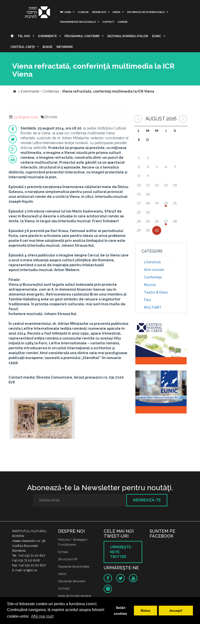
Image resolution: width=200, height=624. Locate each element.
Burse (47, 47)
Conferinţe (153, 277)
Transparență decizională (78, 22)
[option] (42, 417)
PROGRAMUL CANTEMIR (82, 36)
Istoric (62, 574)
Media (116, 12)
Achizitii (64, 588)
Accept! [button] (176, 611)
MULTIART (152, 307)
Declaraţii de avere (71, 581)
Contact (108, 22)
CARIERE (123, 22)
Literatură (152, 262)
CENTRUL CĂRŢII (22, 47)
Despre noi (99, 12)
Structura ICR (67, 559)
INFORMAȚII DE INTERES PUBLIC (146, 12)
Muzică (150, 285)
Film (147, 300)
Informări (65, 47)
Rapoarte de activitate (73, 566)
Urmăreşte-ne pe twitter (121, 552)
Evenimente (47, 36)
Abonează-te (147, 500)
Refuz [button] (145, 611)
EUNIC (156, 36)
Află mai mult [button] (42, 616)
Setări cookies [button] (120, 610)
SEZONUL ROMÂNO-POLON (127, 36)
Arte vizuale (154, 270)
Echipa (63, 552)
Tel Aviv (24, 36)
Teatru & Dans (156, 292)
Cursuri (83, 12)
